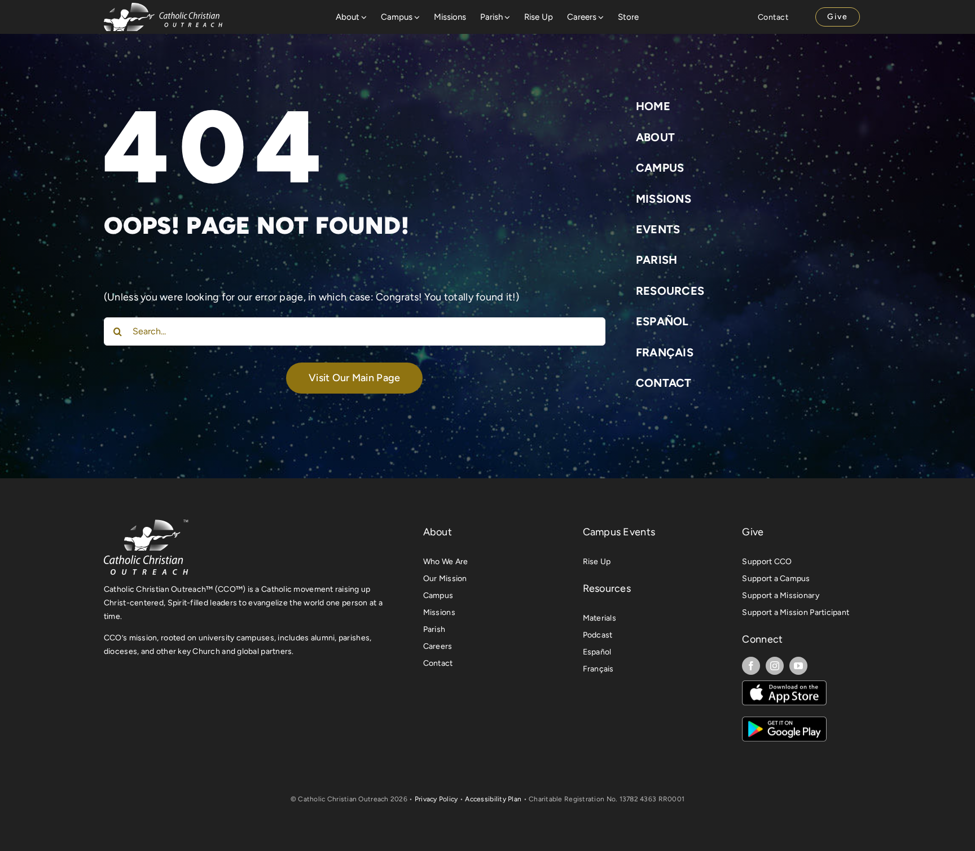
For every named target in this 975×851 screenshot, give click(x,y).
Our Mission (445, 578)
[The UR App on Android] (784, 721)
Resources (670, 291)
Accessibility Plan (493, 799)
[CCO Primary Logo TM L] (146, 523)
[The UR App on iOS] (784, 685)
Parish (657, 260)
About (655, 137)
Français (664, 352)
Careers (438, 646)
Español (662, 321)
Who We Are (445, 561)
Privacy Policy (436, 799)
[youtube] (798, 666)
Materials (599, 618)
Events (658, 229)
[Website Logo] (163, 8)
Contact (664, 383)
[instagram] (775, 666)
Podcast (598, 635)
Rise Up (597, 561)
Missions (663, 199)
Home (653, 106)
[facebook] (751, 666)
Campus (660, 167)
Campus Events (619, 532)
